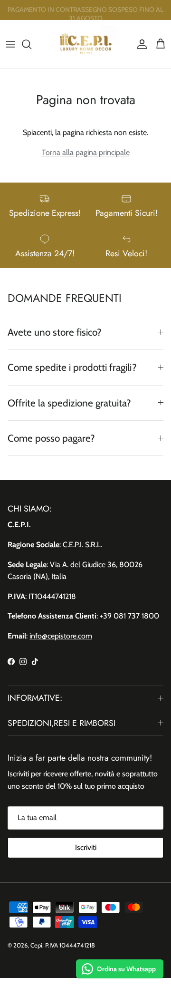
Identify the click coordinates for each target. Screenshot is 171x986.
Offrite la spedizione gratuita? (69, 403)
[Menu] (10, 44)
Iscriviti (85, 847)
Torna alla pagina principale (86, 152)
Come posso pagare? (51, 438)
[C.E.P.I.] (85, 44)
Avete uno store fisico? (55, 332)
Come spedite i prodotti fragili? (72, 367)
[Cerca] (31, 44)
